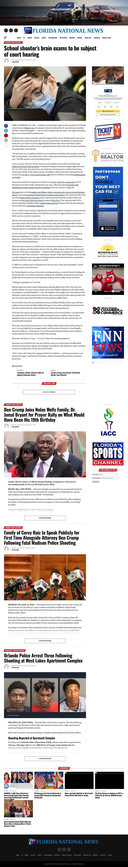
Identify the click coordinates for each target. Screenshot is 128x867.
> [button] (121, 74)
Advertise (97, 38)
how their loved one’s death (33, 200)
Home (17, 855)
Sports (44, 38)
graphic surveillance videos (42, 192)
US (24, 38)
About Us (103, 855)
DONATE (110, 855)
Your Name (95, 474)
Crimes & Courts (67, 855)
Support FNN (86, 855)
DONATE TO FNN (106, 38)
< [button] (94, 74)
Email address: (96, 478)
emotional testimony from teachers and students (45, 195)
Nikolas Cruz (29, 128)
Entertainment (52, 38)
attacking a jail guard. (35, 206)
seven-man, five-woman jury (63, 182)
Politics (36, 38)
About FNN (88, 38)
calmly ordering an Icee (49, 203)
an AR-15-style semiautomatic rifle (36, 175)
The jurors (16, 192)
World (19, 38)
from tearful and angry (29, 198)
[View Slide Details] (108, 381)
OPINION (79, 38)
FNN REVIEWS (63, 38)
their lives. (56, 200)
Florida (29, 38)
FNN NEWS (15, 62)
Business (72, 38)
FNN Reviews (77, 855)
